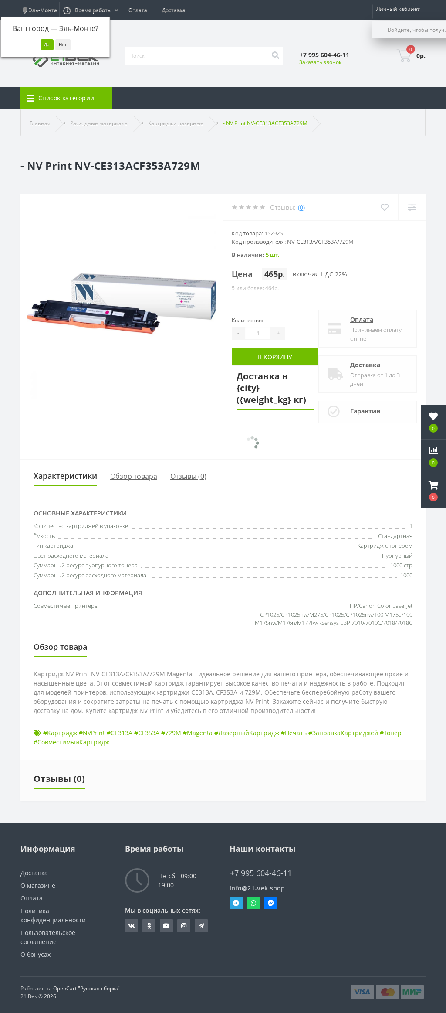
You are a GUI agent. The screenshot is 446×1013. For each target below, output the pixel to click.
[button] (433, 491)
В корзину (275, 357)
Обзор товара (133, 476)
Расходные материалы (99, 123)
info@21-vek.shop (257, 888)
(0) (301, 207)
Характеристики (65, 476)
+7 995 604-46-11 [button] (261, 873)
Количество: (247, 320)
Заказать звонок (320, 62)
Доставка (174, 10)
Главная (40, 123)
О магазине (37, 885)
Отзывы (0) (188, 476)
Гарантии (365, 411)
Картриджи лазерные (175, 123)
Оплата (137, 10)
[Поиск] (275, 56)
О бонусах (35, 954)
